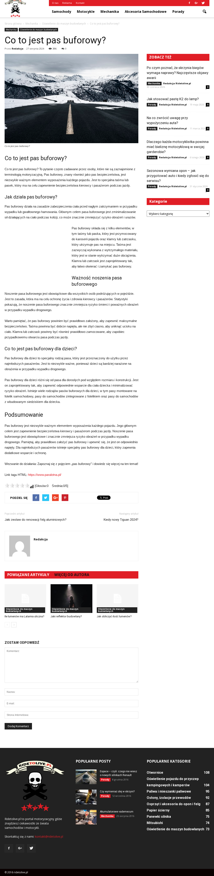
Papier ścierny (158, 810)
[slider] (17, 485)
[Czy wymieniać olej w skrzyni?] (86, 797)
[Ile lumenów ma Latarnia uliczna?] (25, 598)
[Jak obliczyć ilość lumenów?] (117, 598)
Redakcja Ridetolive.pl (177, 83)
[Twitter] (203, 2)
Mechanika (110, 11)
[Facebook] (189, 2)
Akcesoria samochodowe (146, 11)
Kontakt (80, 2)
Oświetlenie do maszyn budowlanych (38, 29)
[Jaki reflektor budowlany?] (71, 598)
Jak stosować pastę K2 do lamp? (173, 99)
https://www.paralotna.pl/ (44, 474)
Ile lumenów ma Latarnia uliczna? (24, 616)
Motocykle (86, 11)
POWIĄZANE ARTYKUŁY (28, 574)
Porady (178, 11)
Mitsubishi (155, 823)
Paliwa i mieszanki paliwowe (169, 791)
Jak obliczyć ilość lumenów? (114, 616)
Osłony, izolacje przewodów (169, 798)
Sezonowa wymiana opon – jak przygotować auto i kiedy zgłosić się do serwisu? (178, 176)
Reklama (67, 2)
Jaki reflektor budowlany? (66, 616)
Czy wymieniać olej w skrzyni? (117, 791)
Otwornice (155, 773)
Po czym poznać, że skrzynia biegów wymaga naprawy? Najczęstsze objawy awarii (177, 73)
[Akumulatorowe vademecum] (86, 817)
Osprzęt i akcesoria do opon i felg (173, 804)
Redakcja (17, 48)
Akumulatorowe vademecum (116, 811)
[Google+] (196, 2)
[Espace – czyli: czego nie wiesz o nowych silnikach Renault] (86, 777)
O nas (55, 2)
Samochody (61, 11)
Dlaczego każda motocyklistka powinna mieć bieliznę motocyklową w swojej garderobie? (178, 147)
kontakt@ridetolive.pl (49, 836)
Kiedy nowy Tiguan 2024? (121, 520)
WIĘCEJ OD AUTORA (71, 574)
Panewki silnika (159, 817)
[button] (204, 12)
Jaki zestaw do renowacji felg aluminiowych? (35, 520)
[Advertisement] (36, 253)
